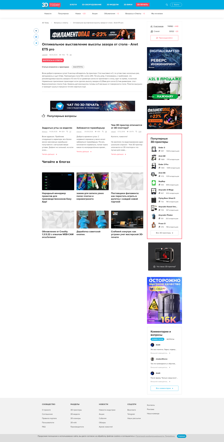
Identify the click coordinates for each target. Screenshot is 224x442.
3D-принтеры (76, 410)
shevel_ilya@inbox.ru (80, 132)
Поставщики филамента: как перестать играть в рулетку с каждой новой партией (125, 197)
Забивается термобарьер (91, 128)
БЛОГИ (73, 5)
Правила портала (49, 418)
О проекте (46, 410)
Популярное (63, 13)
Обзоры (102, 422)
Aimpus (44, 132)
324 (139, 132)
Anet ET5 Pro (78, 67)
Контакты (151, 405)
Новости (47, 13)
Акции (95, 13)
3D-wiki (73, 422)
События (102, 418)
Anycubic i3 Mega (166, 190)
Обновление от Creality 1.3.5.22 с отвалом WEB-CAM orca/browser (58, 234)
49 (71, 55)
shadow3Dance (161, 359)
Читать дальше (48, 154)
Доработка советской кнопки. (88, 233)
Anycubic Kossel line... (168, 206)
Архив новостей (106, 427)
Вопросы (170, 339)
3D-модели (75, 414)
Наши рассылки (134, 418)
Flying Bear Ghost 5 (167, 198)
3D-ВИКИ (128, 5)
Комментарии (157, 339)
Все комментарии (163, 388)
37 (70, 132)
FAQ (44, 427)
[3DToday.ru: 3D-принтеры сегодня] (51, 6)
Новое (80, 13)
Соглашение (47, 414)
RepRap (162, 181)
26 (106, 132)
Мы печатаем (157, 13)
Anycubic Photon (166, 215)
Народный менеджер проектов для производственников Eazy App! (56, 197)
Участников (158, 26)
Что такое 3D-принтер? (166, 266)
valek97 (44, 55)
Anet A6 (162, 173)
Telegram (131, 414)
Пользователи (48, 422)
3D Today (45, 23)
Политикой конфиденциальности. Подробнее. (155, 436)
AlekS (158, 345)
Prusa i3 (162, 223)
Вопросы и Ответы (135, 13)
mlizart (113, 132)
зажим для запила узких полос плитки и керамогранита (90, 196)
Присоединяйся (166, 38)
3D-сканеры (75, 418)
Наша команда (153, 413)
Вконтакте (131, 410)
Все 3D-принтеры (163, 233)
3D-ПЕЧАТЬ (142, 5)
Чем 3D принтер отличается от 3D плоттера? (126, 126)
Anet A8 (162, 156)
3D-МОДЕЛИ (113, 5)
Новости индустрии (107, 410)
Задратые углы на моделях (57, 128)
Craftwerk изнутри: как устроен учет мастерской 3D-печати (127, 234)
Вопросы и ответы (61, 23)
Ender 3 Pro (163, 164)
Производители (77, 427)
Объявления (111, 13)
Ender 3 (162, 147)
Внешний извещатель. (159, 353)
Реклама (55, 36)
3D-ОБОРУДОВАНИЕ (92, 5)
